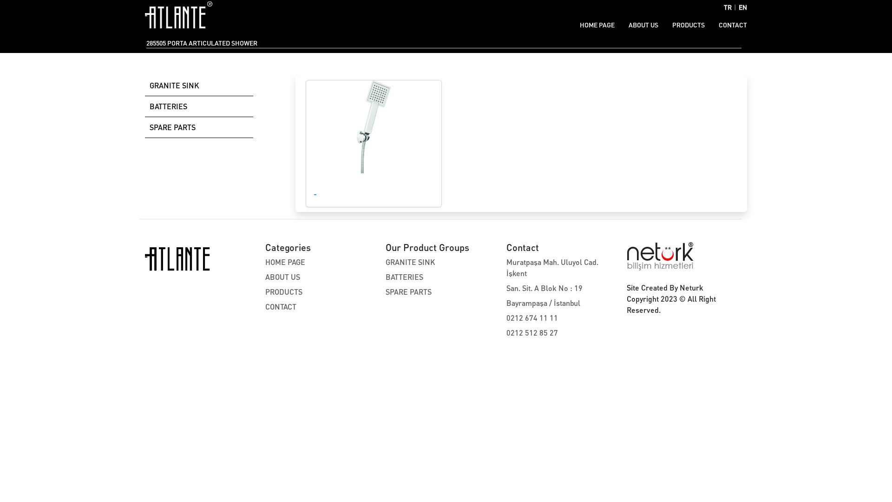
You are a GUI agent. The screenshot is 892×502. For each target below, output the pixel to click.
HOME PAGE (597, 25)
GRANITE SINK (174, 85)
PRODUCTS (688, 25)
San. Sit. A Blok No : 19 (544, 288)
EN (743, 7)
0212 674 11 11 (532, 317)
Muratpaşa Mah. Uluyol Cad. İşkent (552, 267)
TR (728, 7)
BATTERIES (168, 106)
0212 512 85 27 (532, 332)
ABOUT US (643, 25)
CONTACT (733, 25)
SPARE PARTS (173, 127)
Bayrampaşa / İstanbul (543, 302)
